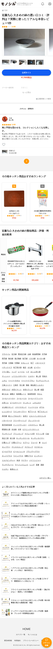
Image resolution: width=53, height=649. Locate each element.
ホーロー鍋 (41, 358)
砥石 (24, 367)
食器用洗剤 (32, 394)
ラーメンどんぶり (21, 465)
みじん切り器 (35, 372)
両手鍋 (4, 358)
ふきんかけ (37, 403)
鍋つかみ (5, 394)
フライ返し (6, 372)
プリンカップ (18, 434)
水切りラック (28, 390)
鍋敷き (12, 394)
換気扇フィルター (37, 385)
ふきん (4, 381)
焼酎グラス (29, 456)
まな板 (30, 367)
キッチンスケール (23, 438)
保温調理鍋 (36, 354)
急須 (18, 460)
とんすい (5, 469)
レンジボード (7, 412)
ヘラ (27, 372)
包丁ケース (32, 412)
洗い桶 (36, 390)
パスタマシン (33, 425)
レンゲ (32, 465)
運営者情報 (8, 640)
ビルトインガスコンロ (37, 416)
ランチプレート (8, 465)
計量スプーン (17, 443)
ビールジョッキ (19, 452)
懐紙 (27, 385)
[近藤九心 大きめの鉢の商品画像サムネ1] (6, 62)
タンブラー (6, 447)
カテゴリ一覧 (20, 634)
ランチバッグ (7, 434)
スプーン (26, 443)
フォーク (34, 443)
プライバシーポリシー (31, 640)
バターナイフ (40, 363)
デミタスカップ (17, 447)
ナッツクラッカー (20, 425)
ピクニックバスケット (31, 429)
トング (14, 372)
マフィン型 (40, 434)
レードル (21, 372)
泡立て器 (5, 438)
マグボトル (38, 447)
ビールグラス (7, 452)
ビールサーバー (16, 403)
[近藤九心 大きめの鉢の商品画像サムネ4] (31, 62)
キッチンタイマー (37, 438)
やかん (39, 394)
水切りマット (17, 390)
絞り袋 (12, 438)
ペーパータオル (14, 381)
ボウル (41, 407)
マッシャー (6, 376)
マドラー (24, 460)
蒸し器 (41, 425)
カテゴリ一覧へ (45, 478)
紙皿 (42, 390)
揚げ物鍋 (18, 358)
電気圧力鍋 (22, 354)
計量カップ (6, 443)
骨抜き (44, 376)
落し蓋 (38, 376)
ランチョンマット (42, 381)
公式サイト (26, 72)
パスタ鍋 (32, 358)
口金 (47, 434)
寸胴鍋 (10, 363)
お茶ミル (5, 403)
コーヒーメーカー (8, 398)
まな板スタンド (8, 407)
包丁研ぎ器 (17, 367)
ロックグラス (7, 456)
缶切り (25, 416)
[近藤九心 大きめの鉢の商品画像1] (24, 42)
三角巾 (15, 385)
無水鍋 (10, 358)
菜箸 (37, 465)
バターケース (7, 421)
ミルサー (31, 376)
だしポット (27, 403)
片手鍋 (44, 354)
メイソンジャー (35, 460)
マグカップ (29, 447)
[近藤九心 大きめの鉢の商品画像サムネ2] (14, 62)
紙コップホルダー (15, 416)
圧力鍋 (14, 354)
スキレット (25, 363)
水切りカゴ (6, 390)
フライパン (6, 354)
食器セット (14, 469)
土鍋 (29, 354)
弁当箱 (14, 429)
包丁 (32, 363)
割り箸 (22, 385)
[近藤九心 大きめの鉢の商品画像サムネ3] (23, 62)
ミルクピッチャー (8, 460)
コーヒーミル (22, 398)
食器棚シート (21, 394)
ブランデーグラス (33, 452)
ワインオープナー (20, 412)
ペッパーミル (33, 407)
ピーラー (37, 367)
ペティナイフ (7, 367)
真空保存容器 (7, 425)
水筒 (19, 429)
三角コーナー (7, 385)
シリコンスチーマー (19, 376)
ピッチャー (38, 456)
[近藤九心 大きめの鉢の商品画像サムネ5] (40, 62)
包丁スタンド (43, 412)
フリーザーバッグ (20, 421)
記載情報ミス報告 (44, 99)
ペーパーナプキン (28, 381)
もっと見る (26, 92)
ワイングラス (18, 456)
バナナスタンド (21, 407)
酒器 (42, 465)
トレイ (44, 443)
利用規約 (17, 640)
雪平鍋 (4, 363)
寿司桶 (4, 416)
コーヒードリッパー (35, 398)
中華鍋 (17, 363)
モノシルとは (32, 634)
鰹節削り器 (6, 429)
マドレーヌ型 (30, 434)
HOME (26, 629)
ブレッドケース (34, 421)
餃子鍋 (25, 358)
